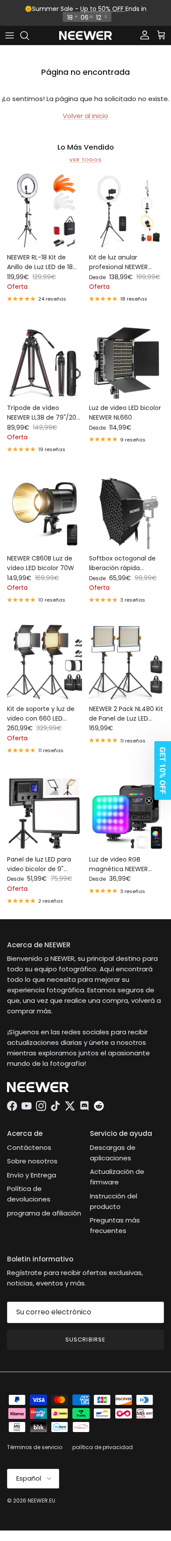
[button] (160, 770)
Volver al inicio (85, 115)
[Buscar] (29, 35)
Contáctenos (29, 1147)
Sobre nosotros (32, 1161)
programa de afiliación (44, 1213)
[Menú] (9, 35)
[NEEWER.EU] (85, 35)
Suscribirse (85, 1339)
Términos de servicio (34, 1447)
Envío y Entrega (31, 1175)
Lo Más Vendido (85, 147)
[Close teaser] (149, 800)
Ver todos (85, 159)
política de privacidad (102, 1447)
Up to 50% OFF (102, 8)
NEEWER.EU (41, 1500)
